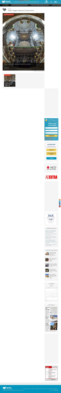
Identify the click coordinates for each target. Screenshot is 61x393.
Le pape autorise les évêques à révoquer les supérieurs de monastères (53, 270)
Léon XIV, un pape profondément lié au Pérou (47, 309)
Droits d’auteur (49, 388)
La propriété (32, 388)
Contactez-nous (54, 388)
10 (46, 293)
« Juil (46, 300)
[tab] (48, 367)
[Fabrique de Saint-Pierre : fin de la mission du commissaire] (9, 80)
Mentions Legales (43, 388)
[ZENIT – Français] (7, 2)
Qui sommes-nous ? (26, 388)
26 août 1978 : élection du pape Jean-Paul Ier (26, 5)
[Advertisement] (51, 102)
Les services (37, 388)
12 (49, 293)
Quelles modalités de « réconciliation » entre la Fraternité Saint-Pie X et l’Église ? (53, 276)
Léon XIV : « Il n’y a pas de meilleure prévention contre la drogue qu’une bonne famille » (50, 231)
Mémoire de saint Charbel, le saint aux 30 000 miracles (53, 259)
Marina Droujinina (6, 68)
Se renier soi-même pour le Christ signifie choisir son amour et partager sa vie (51, 237)
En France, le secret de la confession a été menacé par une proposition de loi (53, 264)
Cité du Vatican (7, 75)
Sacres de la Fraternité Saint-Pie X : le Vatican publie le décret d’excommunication (52, 253)
